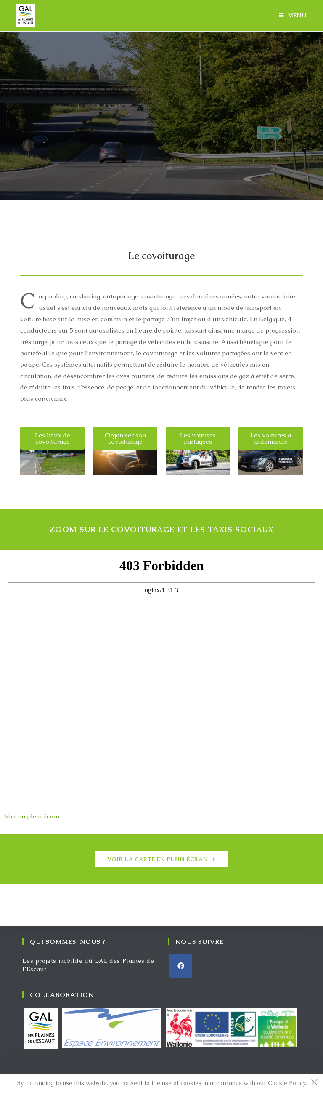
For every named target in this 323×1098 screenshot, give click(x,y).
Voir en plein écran (31, 816)
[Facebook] (180, 966)
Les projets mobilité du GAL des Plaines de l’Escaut (88, 965)
